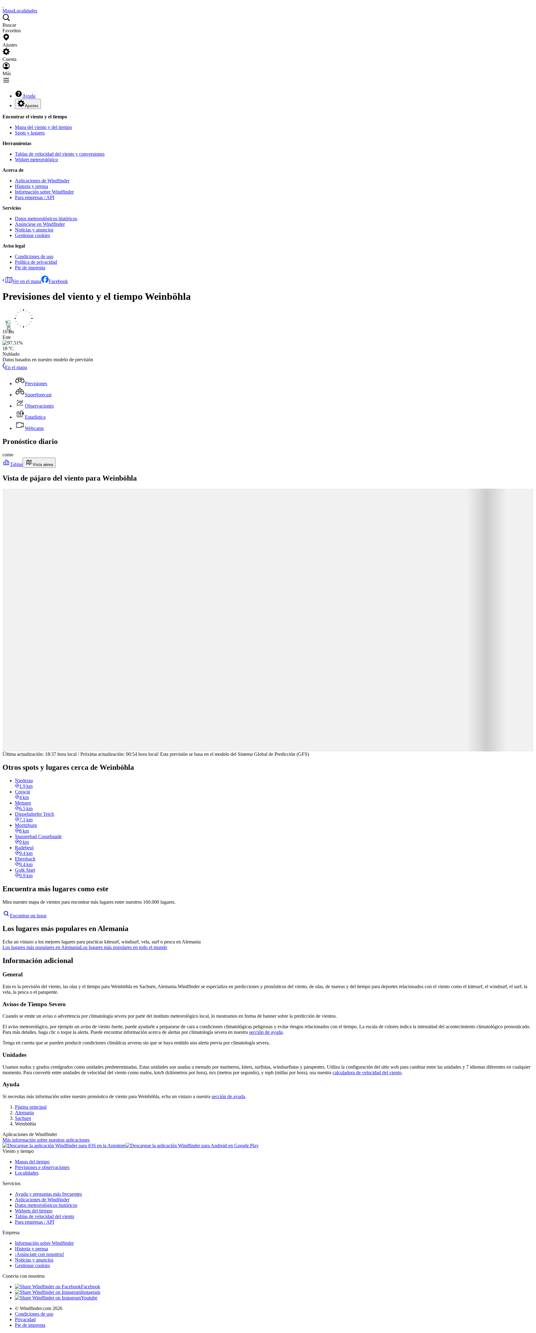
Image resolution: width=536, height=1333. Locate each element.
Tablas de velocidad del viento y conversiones (60, 154)
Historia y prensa (31, 186)
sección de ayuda (266, 1032)
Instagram (90, 1292)
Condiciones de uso (34, 256)
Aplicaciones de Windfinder (42, 180)
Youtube (89, 1297)
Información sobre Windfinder (44, 191)
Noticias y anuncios (34, 229)
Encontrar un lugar (28, 915)
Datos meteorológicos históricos (46, 218)
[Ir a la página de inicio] (3, 5)
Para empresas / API (34, 197)
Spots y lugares (30, 132)
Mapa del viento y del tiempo (43, 127)
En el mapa (16, 367)
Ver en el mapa (26, 281)
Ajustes (31, 105)
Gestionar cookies (32, 235)
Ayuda (28, 95)
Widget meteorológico (36, 159)
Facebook (58, 281)
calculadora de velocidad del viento (367, 1072)
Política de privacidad (36, 262)
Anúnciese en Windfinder (40, 224)
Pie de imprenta (30, 267)
